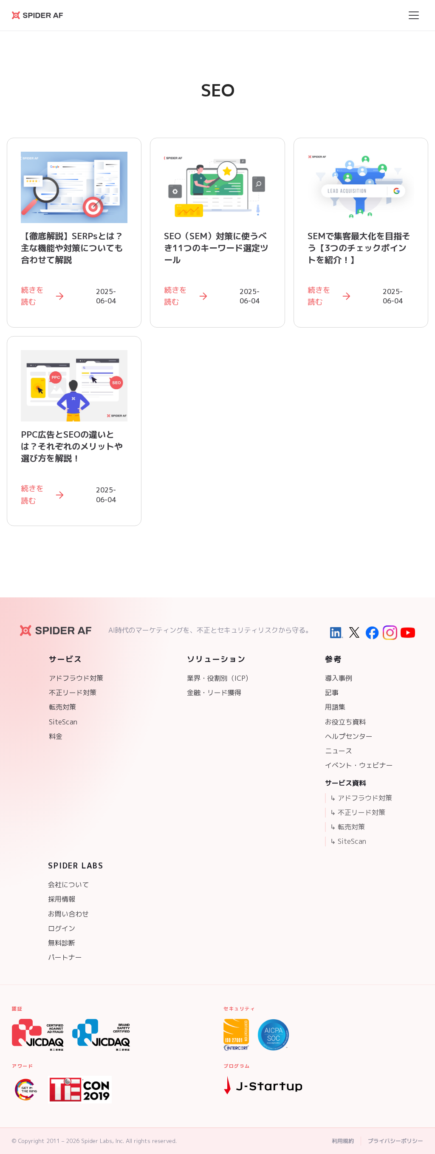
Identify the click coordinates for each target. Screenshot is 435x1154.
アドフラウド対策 (76, 678)
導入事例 (338, 678)
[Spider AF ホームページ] (55, 630)
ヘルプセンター (349, 736)
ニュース (338, 750)
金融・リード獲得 (214, 692)
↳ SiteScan (348, 841)
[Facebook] (372, 632)
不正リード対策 (72, 692)
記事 (332, 692)
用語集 (335, 707)
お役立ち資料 (345, 722)
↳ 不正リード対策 (357, 812)
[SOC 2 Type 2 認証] (273, 1035)
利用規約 (343, 1141)
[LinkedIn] (336, 632)
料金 (55, 736)
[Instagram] (390, 632)
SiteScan (63, 722)
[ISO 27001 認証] (236, 1035)
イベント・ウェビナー (359, 765)
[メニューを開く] (413, 15)
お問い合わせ (68, 914)
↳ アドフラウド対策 (361, 798)
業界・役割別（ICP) (217, 678)
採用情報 (61, 899)
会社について (68, 884)
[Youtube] (408, 632)
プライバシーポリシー (395, 1141)
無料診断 (61, 943)
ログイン (61, 928)
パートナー (65, 957)
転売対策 (62, 707)
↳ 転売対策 (347, 827)
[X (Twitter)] (354, 632)
